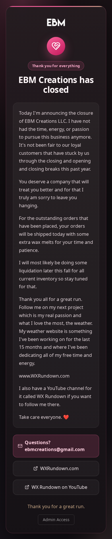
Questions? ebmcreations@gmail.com (55, 446)
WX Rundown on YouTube (59, 487)
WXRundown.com (59, 468)
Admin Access (56, 519)
